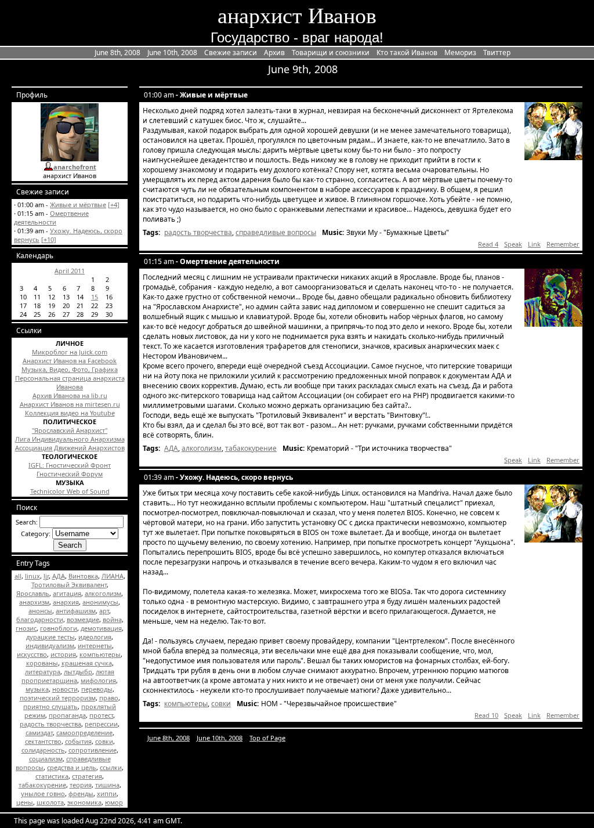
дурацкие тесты (50, 636)
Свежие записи (230, 52)
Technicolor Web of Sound (70, 491)
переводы (97, 689)
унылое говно (43, 793)
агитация (67, 593)
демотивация (101, 628)
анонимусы (100, 602)
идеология (94, 636)
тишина (107, 784)
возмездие (83, 619)
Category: (35, 533)
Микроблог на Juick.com (69, 352)
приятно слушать (50, 706)
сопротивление (92, 750)
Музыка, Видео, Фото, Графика (69, 369)
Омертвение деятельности (51, 217)
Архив (274, 52)
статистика (51, 776)
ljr (46, 576)
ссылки (111, 767)
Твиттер (496, 52)
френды (80, 793)
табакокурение (42, 784)
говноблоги (58, 628)
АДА (58, 576)
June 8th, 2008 (117, 52)
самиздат (39, 732)
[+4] (113, 204)
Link (534, 244)
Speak (513, 244)
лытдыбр (78, 671)
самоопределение (84, 732)
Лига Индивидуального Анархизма (70, 439)
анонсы (40, 610)
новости (65, 689)
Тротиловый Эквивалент (69, 584)
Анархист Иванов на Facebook (70, 360)
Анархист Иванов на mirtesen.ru (70, 404)
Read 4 (488, 244)
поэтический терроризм (58, 697)
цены (24, 802)
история (63, 654)
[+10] (48, 239)
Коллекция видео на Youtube (70, 412)
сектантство (43, 741)
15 (94, 296)
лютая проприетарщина (67, 676)
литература (42, 671)
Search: (27, 522)
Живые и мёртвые (78, 204)
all (18, 576)
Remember (562, 244)
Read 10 (486, 715)
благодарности (39, 619)
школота (50, 802)
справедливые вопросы (276, 232)
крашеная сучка (86, 663)
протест (101, 715)
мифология (98, 680)
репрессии (101, 723)
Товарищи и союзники (331, 52)
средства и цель (71, 767)
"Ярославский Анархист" (69, 430)
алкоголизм (103, 593)
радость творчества (50, 723)
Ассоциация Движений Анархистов (70, 447)
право (108, 697)
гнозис (26, 628)
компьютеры (100, 654)
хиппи (107, 793)
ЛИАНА (113, 576)
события (78, 741)
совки (104, 741)
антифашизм (76, 610)
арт (104, 610)
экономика (84, 802)
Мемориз (460, 52)
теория (81, 784)
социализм (46, 758)
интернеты (95, 645)
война (112, 619)
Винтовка (83, 576)
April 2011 (70, 270)
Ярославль (32, 593)
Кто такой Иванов (406, 52)
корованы (42, 663)
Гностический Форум (70, 473)
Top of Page (267, 737)
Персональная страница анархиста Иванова (70, 382)
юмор (114, 802)
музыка (37, 689)
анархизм (34, 602)
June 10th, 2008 (172, 52)
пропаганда (67, 715)
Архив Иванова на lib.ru (69, 395)
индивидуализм (50, 645)
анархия (66, 602)
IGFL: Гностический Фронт (69, 465)
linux (32, 576)
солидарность (43, 750)
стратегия (87, 776)
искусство (32, 654)
